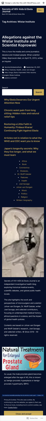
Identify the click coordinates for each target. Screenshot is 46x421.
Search (5, 87)
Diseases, (24, 171)
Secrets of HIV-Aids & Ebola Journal (17, 10)
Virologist (5, 75)
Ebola (16, 72)
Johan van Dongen (28, 70)
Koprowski (22, 72)
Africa (7, 70)
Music (24, 190)
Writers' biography (24, 200)
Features (12, 70)
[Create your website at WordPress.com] (23, 3)
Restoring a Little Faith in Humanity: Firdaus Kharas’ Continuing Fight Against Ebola (21, 127)
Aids (6, 72)
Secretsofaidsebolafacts (13, 67)
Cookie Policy (12, 407)
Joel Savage (24, 184)
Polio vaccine (31, 72)
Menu (41, 10)
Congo (10, 72)
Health (18, 70)
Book (24, 164)
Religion (24, 197)
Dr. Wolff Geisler (24, 174)
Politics (24, 194)
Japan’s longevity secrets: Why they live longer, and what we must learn (21, 151)
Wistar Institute (14, 75)
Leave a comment (11, 78)
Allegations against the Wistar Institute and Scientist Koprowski (22, 41)
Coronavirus (24, 167)
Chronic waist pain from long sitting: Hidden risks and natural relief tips (21, 113)
